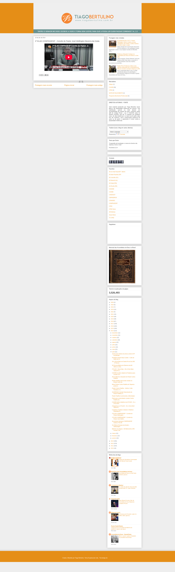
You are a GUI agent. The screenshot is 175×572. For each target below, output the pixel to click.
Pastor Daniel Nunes (117, 526)
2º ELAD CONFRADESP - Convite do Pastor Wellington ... (122, 414)
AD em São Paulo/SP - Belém (117, 171)
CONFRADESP (113, 203)
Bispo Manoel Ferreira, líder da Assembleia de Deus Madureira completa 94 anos (126, 502)
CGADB (111, 87)
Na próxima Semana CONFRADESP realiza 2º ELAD (122, 422)
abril (113, 352)
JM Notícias (112, 212)
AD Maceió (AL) (113, 180)
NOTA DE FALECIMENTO (116, 93)
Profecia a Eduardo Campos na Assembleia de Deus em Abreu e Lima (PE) (127, 55)
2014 (112, 330)
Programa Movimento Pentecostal (118, 96)
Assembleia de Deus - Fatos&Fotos (121, 534)
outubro (114, 337)
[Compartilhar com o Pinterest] (48, 75)
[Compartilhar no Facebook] (46, 75)
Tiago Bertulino (115, 499)
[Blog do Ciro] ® (115, 512)
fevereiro (114, 435)
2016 (112, 326)
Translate (122, 134)
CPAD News (112, 209)
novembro (115, 335)
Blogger (110, 558)
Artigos (111, 84)
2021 (112, 314)
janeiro (114, 438)
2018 (112, 321)
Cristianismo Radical (117, 485)
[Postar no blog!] (42, 75)
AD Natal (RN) (113, 183)
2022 (112, 312)
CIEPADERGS (113, 197)
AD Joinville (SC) (113, 177)
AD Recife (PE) (113, 186)
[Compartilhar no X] (44, 75)
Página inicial (69, 85)
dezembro (115, 333)
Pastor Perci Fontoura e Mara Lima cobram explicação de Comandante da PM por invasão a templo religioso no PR (128, 67)
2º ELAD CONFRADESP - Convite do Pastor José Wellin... (122, 418)
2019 (112, 319)
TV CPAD (111, 217)
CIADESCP (112, 194)
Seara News (112, 215)
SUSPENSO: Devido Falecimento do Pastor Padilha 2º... (122, 392)
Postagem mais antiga (94, 85)
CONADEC (112, 200)
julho (113, 344)
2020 (112, 316)
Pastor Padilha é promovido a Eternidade (123, 396)
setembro (115, 340)
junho (114, 347)
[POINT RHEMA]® (116, 458)
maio (113, 349)
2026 (112, 302)
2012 (112, 443)
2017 (112, 323)
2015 (112, 328)
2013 (112, 441)
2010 (112, 448)
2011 (112, 446)
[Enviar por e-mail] (40, 75)
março (114, 433)
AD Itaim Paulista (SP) (115, 174)
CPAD (110, 90)
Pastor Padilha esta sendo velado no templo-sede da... (122, 381)
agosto (114, 342)
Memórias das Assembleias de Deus (121, 471)
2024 (112, 307)
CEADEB (111, 189)
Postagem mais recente (43, 85)
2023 (112, 309)
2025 (112, 304)
